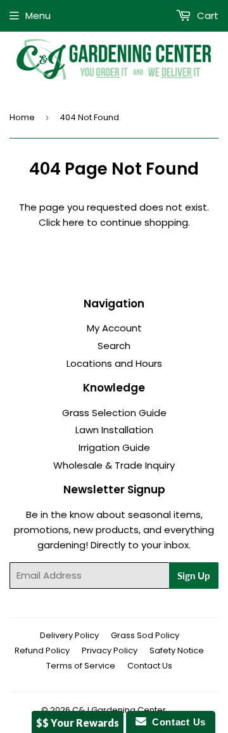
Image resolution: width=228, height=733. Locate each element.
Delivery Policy (69, 635)
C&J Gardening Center (119, 710)
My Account (114, 328)
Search (114, 345)
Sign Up (193, 575)
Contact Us (149, 666)
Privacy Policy (109, 650)
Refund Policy (42, 650)
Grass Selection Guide (114, 412)
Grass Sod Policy (145, 635)
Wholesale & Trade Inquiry (114, 465)
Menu (38, 15)
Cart (206, 15)
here (73, 222)
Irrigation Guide (114, 447)
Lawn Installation (114, 429)
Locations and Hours (114, 363)
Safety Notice (176, 650)
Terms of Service (80, 666)
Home (22, 117)
